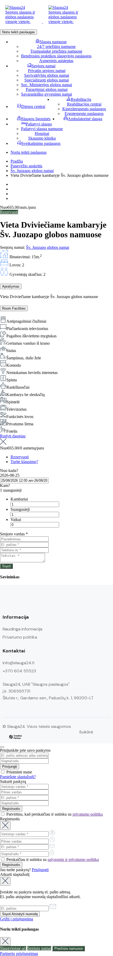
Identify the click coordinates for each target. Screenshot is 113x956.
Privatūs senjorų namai (46, 70)
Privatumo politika (20, 637)
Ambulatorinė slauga (85, 119)
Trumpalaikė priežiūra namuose (56, 51)
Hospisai (42, 133)
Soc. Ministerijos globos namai (46, 85)
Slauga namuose (53, 42)
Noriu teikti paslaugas (18, 32)
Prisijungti (40, 869)
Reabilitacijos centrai (84, 104)
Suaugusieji (20, 509)
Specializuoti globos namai (46, 80)
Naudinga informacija (22, 629)
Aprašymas (10, 286)
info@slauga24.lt (19, 663)
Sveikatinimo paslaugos (40, 143)
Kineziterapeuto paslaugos (84, 109)
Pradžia (17, 161)
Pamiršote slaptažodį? (18, 776)
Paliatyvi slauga (39, 124)
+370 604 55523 (19, 671)
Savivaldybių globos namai (46, 75)
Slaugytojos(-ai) (13, 948)
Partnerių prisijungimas (19, 953)
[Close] (2, 747)
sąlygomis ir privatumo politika (73, 859)
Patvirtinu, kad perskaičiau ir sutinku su (54, 814)
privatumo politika (88, 814)
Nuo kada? (9, 470)
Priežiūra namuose (68, 948)
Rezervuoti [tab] (20, 457)
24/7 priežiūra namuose (56, 46)
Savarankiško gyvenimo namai (46, 94)
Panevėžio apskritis (26, 166)
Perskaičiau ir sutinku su (52, 859)
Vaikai (16, 519)
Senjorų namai (43, 66)
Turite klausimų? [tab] (24, 461)
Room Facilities (14, 308)
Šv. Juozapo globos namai (32, 170)
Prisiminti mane (18, 772)
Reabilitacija (81, 99)
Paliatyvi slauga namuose (42, 129)
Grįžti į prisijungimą (16, 919)
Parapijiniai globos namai (47, 89)
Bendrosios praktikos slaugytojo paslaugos (56, 56)
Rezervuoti (9, 212)
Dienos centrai (33, 106)
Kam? (5, 485)
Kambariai (19, 499)
